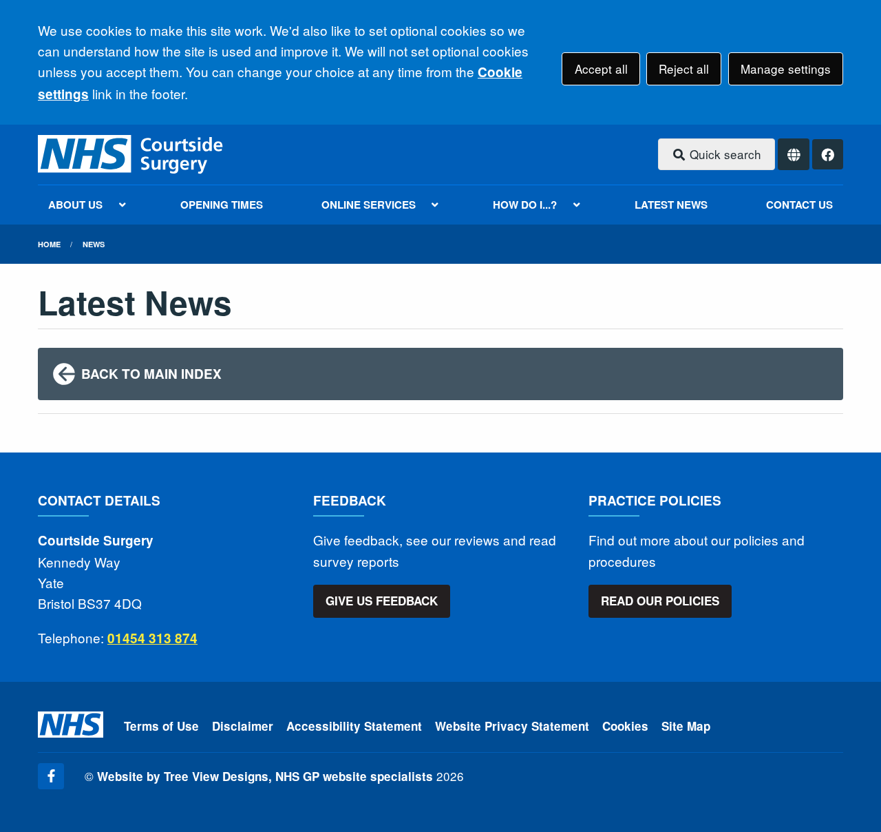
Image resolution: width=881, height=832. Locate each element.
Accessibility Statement (354, 726)
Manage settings (786, 68)
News (94, 244)
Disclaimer (242, 726)
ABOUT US (75, 204)
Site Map (685, 726)
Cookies (625, 726)
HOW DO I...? (525, 204)
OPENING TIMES (221, 204)
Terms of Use (161, 726)
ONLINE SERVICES (368, 204)
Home (49, 244)
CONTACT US (799, 204)
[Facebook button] (827, 154)
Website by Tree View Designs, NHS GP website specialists (265, 776)
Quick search (723, 154)
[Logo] (131, 154)
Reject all (684, 68)
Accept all (601, 68)
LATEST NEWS (671, 204)
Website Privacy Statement (512, 726)
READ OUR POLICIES (660, 600)
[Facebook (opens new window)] (51, 776)
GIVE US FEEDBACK (382, 600)
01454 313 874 (152, 638)
